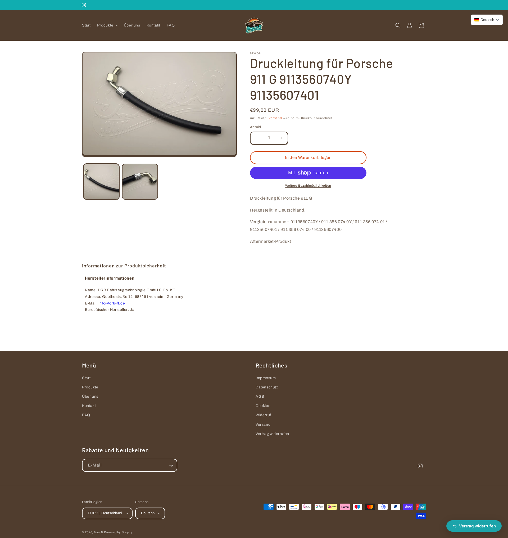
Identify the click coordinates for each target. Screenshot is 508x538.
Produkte (90, 387)
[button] (107, 25)
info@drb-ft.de (112, 303)
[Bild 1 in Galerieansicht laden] (101, 182)
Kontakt (89, 406)
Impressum (266, 378)
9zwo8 (98, 532)
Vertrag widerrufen (272, 434)
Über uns (90, 396)
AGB (260, 396)
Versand (275, 118)
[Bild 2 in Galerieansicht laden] (140, 182)
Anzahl (255, 127)
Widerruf (263, 415)
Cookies (263, 406)
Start (86, 378)
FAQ (86, 415)
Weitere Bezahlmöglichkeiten (308, 185)
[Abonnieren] (171, 465)
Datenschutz (267, 387)
